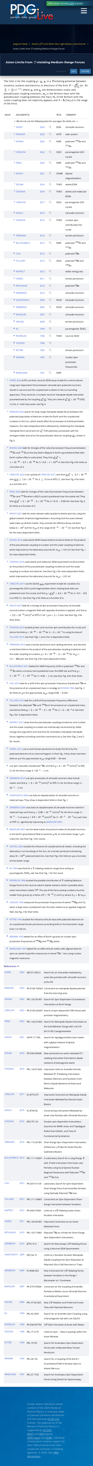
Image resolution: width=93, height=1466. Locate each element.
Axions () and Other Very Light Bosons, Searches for (59, 43)
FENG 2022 (15, 491)
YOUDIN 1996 (67, 688)
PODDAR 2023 (17, 411)
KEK (41, 1434)
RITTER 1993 (16, 919)
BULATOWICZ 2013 (19, 666)
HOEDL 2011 (16, 749)
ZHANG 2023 (16, 448)
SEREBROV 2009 (18, 807)
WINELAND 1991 (18, 948)
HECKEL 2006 (16, 846)
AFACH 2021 (16, 513)
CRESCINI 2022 (17, 474)
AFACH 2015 (16, 605)
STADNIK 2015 (17, 627)
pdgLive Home (20, 43)
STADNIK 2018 (17, 561)
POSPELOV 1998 (17, 880)
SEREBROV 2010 (18, 778)
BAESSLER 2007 (54, 822)
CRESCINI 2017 (47, 474)
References (10, 966)
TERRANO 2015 (17, 644)
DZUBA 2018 (16, 540)
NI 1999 (13, 868)
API (72, 3)
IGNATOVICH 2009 (19, 795)
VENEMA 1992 (16, 936)
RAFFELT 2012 (17, 722)
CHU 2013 (15, 683)
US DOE (47, 1430)
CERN (49, 1437)
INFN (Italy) (33, 1437)
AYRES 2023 (15, 380)
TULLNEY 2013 (17, 637)
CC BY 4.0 (53, 1419)
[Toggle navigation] (83, 11)
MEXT (30, 1434)
